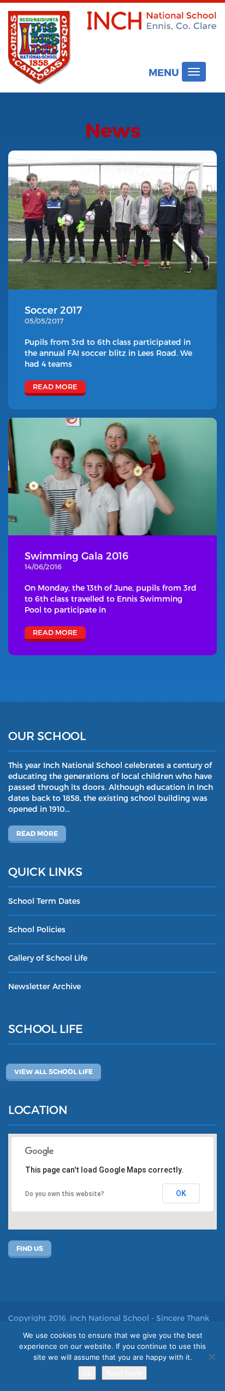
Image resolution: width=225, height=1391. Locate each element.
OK (181, 1193)
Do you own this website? (64, 1194)
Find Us (29, 1248)
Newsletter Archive (44, 986)
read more (55, 386)
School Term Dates (44, 900)
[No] (211, 1356)
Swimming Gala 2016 (76, 555)
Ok (87, 1373)
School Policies (37, 929)
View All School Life (53, 1071)
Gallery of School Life (47, 957)
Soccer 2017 (53, 309)
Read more (37, 833)
